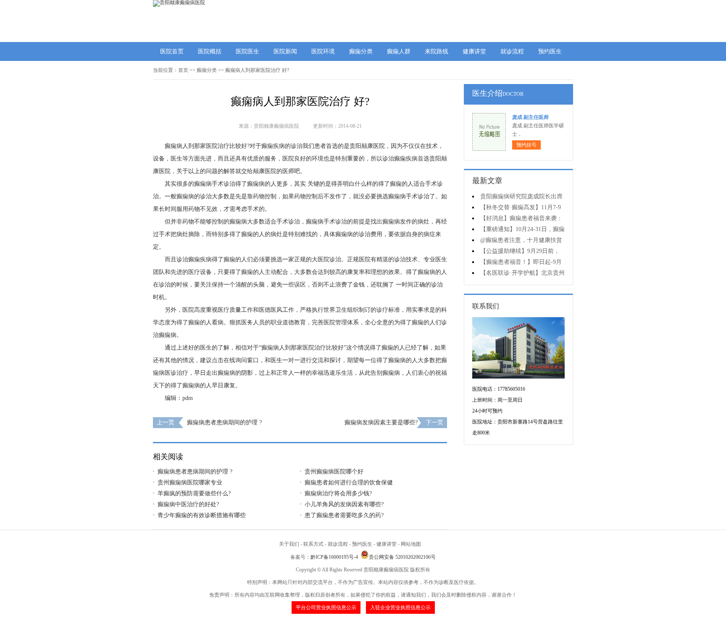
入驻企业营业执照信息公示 (400, 607)
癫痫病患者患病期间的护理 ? (224, 422)
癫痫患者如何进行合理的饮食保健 (349, 482)
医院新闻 (285, 51)
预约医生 (550, 51)
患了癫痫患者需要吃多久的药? (344, 515)
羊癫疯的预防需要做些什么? (194, 493)
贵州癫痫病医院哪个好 (334, 471)
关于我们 (289, 544)
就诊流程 (512, 51)
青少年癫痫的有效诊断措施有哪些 (202, 515)
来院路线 (436, 51)
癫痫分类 (361, 51)
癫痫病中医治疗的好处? (188, 504)
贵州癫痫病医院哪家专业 (190, 482)
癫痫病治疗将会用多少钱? (338, 493)
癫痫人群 (398, 51)
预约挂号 (526, 145)
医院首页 (172, 51)
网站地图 (411, 544)
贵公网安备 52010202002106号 (402, 557)
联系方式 (313, 544)
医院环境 (323, 51)
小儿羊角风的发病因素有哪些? (344, 504)
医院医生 (247, 51)
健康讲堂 (474, 51)
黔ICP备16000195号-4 (334, 557)
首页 (183, 70)
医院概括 (209, 51)
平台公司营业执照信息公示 (326, 607)
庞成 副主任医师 (530, 117)
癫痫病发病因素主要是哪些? (381, 422)
